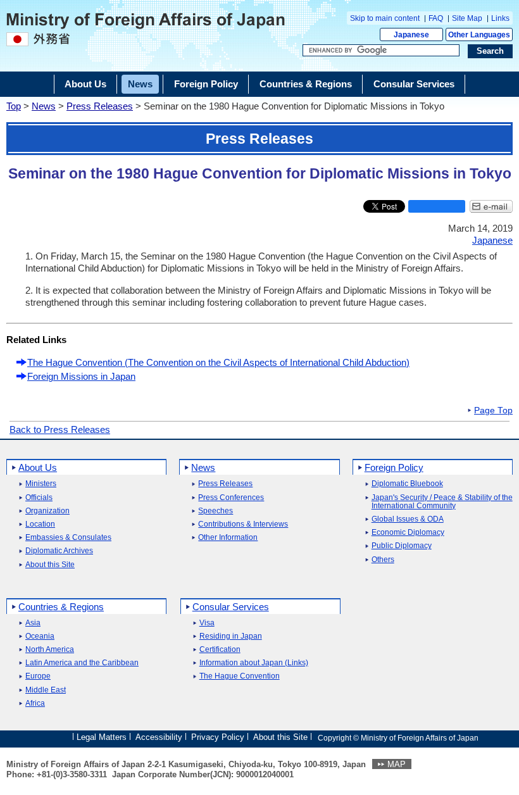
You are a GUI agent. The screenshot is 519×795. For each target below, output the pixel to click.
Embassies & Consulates (68, 538)
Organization (47, 511)
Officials (39, 498)
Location (40, 524)
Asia (33, 623)
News (44, 106)
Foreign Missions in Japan (81, 376)
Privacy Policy (217, 737)
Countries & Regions (61, 606)
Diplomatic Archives (59, 551)
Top (13, 106)
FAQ (435, 18)
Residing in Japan (230, 636)
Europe (38, 676)
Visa (207, 623)
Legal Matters (102, 737)
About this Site (50, 565)
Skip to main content (385, 18)
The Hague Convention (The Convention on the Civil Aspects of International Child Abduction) (218, 362)
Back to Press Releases (59, 429)
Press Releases (99, 106)
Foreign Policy (394, 467)
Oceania (39, 636)
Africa (35, 703)
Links (500, 18)
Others (383, 560)
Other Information (228, 538)
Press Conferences (231, 498)
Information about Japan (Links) (253, 663)
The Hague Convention (239, 676)
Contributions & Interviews (243, 524)
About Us (37, 467)
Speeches (215, 511)
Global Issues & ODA (408, 519)
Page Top (493, 410)
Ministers (40, 484)
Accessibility (158, 737)
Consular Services (230, 606)
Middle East (45, 690)
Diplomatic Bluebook (407, 484)
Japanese (411, 34)
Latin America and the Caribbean (82, 663)
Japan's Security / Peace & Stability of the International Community (442, 502)
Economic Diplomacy (408, 533)
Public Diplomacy (402, 546)
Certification (220, 650)
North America (49, 650)
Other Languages (479, 34)
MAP (396, 764)
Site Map (467, 18)
